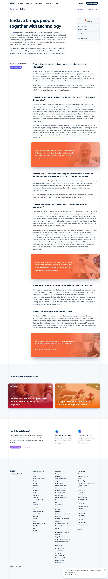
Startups (57, 476)
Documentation (59, 548)
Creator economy (60, 507)
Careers (80, 508)
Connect (35, 490)
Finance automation (61, 488)
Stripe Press (81, 513)
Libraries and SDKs (60, 558)
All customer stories (92, 9)
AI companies (59, 504)
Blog (79, 478)
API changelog (59, 555)
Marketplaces (59, 495)
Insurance (58, 516)
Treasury (35, 533)
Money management (61, 497)
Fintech (57, 509)
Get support (81, 522)
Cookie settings (82, 497)
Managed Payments (38, 511)
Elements (35, 497)
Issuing (35, 507)
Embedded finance (60, 485)
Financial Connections (39, 500)
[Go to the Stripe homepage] (12, 471)
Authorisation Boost (38, 478)
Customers (14, 9)
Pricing (57, 3)
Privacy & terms (82, 485)
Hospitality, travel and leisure (63, 514)
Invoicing (35, 504)
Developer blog (59, 562)
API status (58, 553)
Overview (80, 9)
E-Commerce (59, 483)
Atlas (34, 476)
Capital (35, 483)
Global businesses (60, 490)
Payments (36, 516)
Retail (57, 528)
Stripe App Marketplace (62, 537)
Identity (35, 502)
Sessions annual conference (86, 483)
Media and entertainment (62, 518)
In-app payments (60, 493)
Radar (34, 521)
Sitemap (80, 495)
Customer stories (83, 476)
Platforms (58, 500)
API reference (82, 443)
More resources (82, 499)
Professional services (61, 523)
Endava (12, 33)
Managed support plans (85, 525)
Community (81, 481)
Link (34, 509)
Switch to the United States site (74, 575)
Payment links (37, 514)
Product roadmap (83, 506)
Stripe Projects (59, 560)
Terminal (35, 530)
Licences (80, 492)
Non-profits (58, 521)
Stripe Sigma (36, 526)
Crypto (35, 493)
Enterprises (58, 474)
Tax (34, 528)
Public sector (59, 526)
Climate (35, 488)
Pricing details (59, 443)
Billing (34, 481)
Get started (15, 447)
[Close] (105, 570)
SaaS (56, 502)
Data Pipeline (36, 495)
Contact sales (91, 3)
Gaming (57, 511)
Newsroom (81, 511)
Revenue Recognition (39, 523)
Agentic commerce (61, 478)
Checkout (35, 485)
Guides (80, 474)
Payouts (35, 518)
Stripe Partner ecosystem (63, 539)
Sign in (81, 3)
